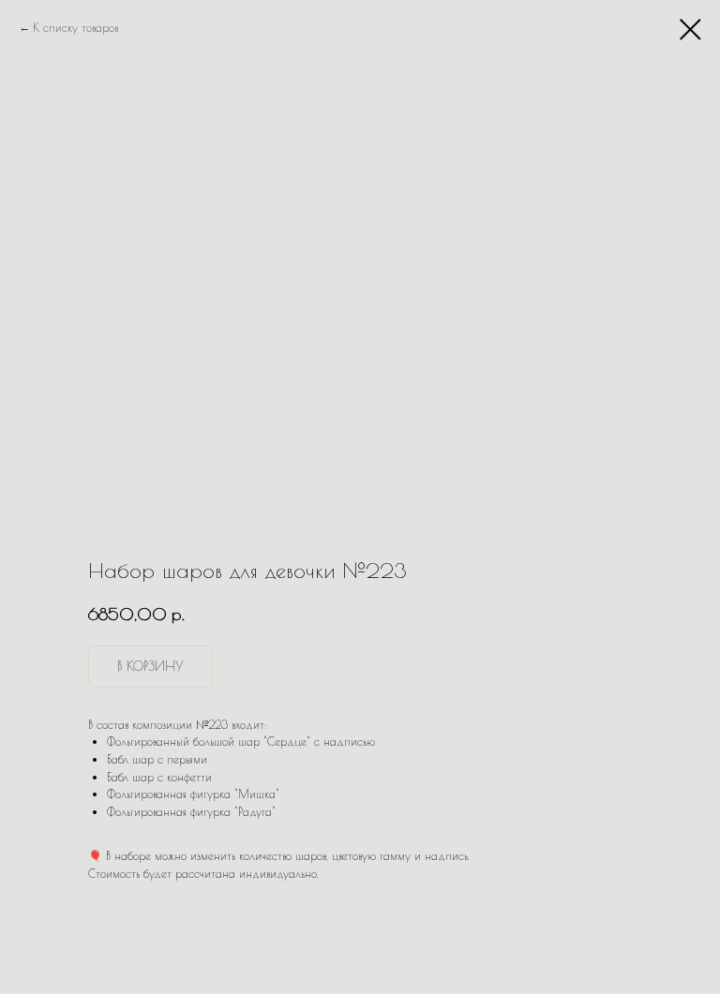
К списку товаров (75, 27)
